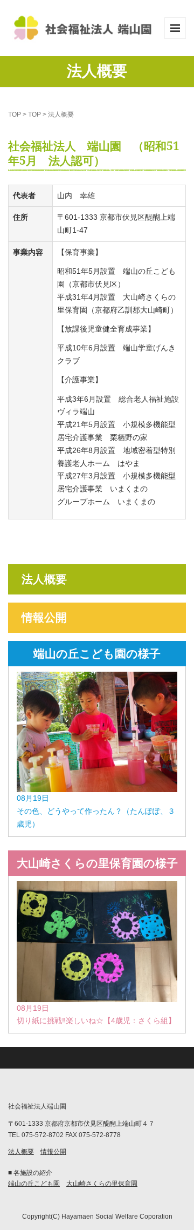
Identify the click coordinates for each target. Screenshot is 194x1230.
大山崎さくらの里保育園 (101, 1183)
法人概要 (44, 579)
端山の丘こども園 (34, 1183)
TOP (14, 114)
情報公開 (44, 617)
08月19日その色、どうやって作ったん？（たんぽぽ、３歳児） (96, 811)
